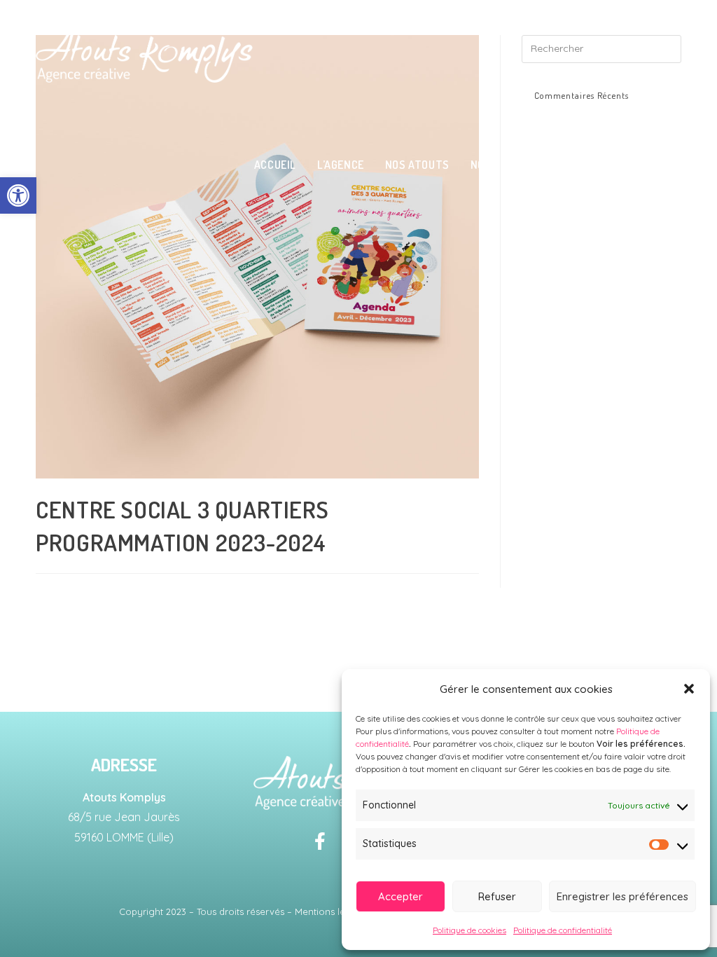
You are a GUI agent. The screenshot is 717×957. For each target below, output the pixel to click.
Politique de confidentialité (562, 930)
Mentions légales (332, 911)
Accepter (400, 896)
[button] (18, 195)
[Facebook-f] (319, 841)
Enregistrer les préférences (622, 896)
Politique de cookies (469, 930)
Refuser (497, 896)
